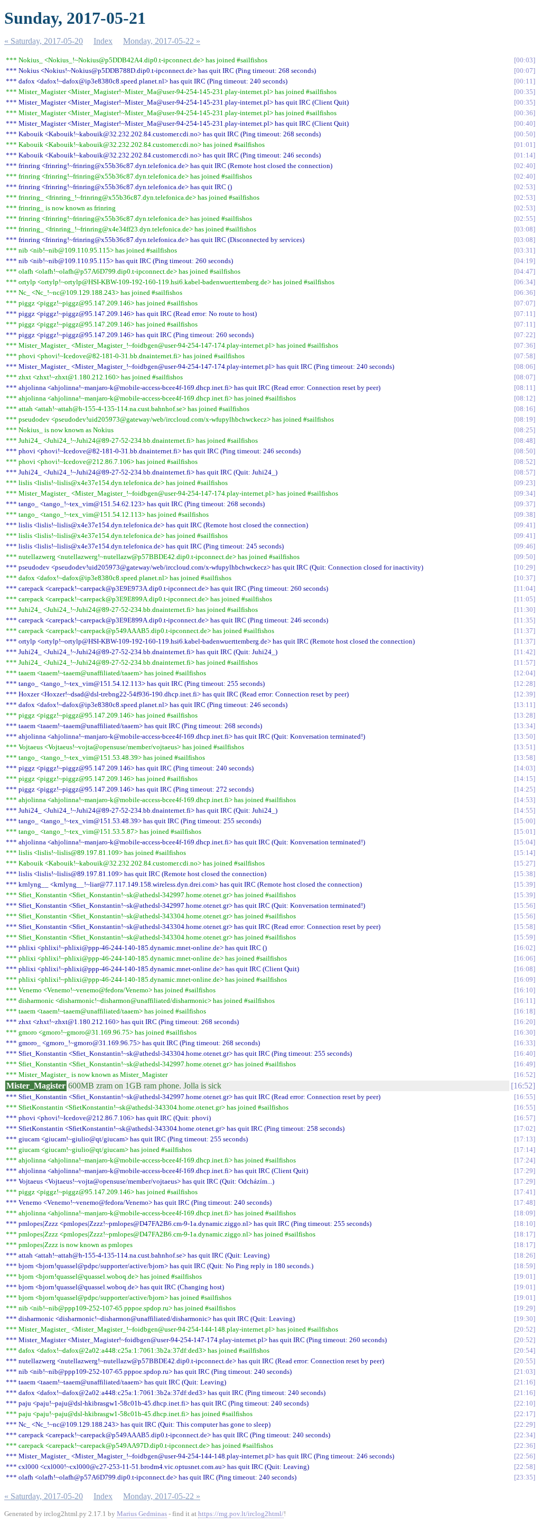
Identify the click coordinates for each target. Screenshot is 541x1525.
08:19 (524, 419)
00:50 (524, 134)
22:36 (524, 1445)
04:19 (524, 261)
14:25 (524, 789)
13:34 (524, 726)
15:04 (524, 842)
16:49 (524, 1064)
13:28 (524, 715)
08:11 (524, 388)
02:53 (524, 187)
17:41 (524, 1192)
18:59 (524, 1266)
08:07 (524, 377)
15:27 (524, 863)
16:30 (524, 1032)
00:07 (524, 71)
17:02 (524, 1128)
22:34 (524, 1435)
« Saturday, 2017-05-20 (43, 40)
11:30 (524, 609)
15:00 (524, 821)
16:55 (524, 1097)
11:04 (524, 588)
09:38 (524, 514)
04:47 (524, 271)
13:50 (524, 736)
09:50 (524, 557)
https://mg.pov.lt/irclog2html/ (241, 1514)
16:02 (524, 948)
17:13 (524, 1139)
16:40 (524, 1053)
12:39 (524, 694)
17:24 (524, 1160)
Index (103, 40)
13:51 (524, 747)
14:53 (524, 800)
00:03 (524, 60)
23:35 (524, 1477)
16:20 (524, 1022)
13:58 (524, 757)
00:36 (524, 113)
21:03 (524, 1371)
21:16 (524, 1382)
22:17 (524, 1414)
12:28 (524, 683)
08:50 (524, 451)
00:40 (524, 123)
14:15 (524, 779)
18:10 (524, 1224)
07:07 (524, 303)
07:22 (524, 335)
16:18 (524, 1011)
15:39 (524, 884)
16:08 (524, 969)
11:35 (524, 620)
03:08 (524, 229)
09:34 (524, 493)
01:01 (524, 144)
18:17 (524, 1234)
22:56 (524, 1456)
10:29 (524, 567)
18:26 (524, 1255)
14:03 (524, 768)
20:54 (524, 1350)
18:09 (524, 1213)
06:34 (524, 282)
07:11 (524, 314)
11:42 (524, 652)
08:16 (524, 409)
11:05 (524, 599)
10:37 (524, 578)
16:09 (524, 979)
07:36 (524, 345)
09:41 (524, 525)
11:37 (524, 631)
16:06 (524, 958)
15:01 (524, 831)
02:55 (524, 218)
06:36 (524, 292)
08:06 (524, 366)
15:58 (524, 927)
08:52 (524, 462)
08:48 (524, 440)
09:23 (524, 483)
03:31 (524, 250)
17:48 (524, 1202)
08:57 (524, 472)
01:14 (524, 155)
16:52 (524, 1074)
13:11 (524, 705)
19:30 (524, 1319)
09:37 (524, 504)
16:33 (524, 1043)
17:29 (524, 1171)
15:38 (524, 874)
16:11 (524, 1001)
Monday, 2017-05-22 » (161, 40)
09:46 (524, 546)
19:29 (524, 1308)
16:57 (524, 1118)
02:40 (524, 166)
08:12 (524, 398)
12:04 (524, 673)
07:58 (524, 356)
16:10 (524, 990)
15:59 (524, 937)
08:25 (524, 430)
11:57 (524, 662)
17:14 (524, 1150)
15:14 (524, 853)
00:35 (524, 92)
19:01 (524, 1276)
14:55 (524, 810)
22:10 (524, 1403)
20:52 (524, 1329)
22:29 (524, 1424)
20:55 (524, 1361)
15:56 (524, 905)
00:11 (524, 81)
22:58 (524, 1467)
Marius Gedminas (142, 1514)
